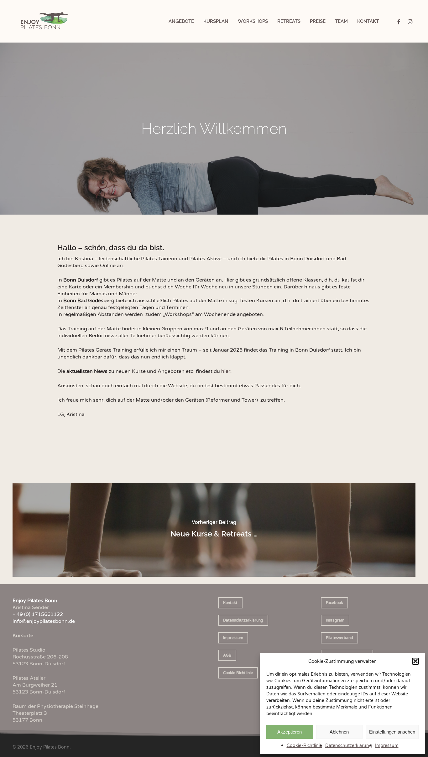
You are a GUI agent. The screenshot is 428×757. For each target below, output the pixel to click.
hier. (226, 371)
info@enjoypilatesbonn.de (44, 621)
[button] (415, 661)
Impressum (387, 745)
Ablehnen (339, 731)
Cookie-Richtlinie (304, 745)
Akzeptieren (289, 731)
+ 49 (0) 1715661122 (38, 614)
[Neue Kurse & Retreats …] (214, 530)
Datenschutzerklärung (348, 745)
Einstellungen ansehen (392, 731)
